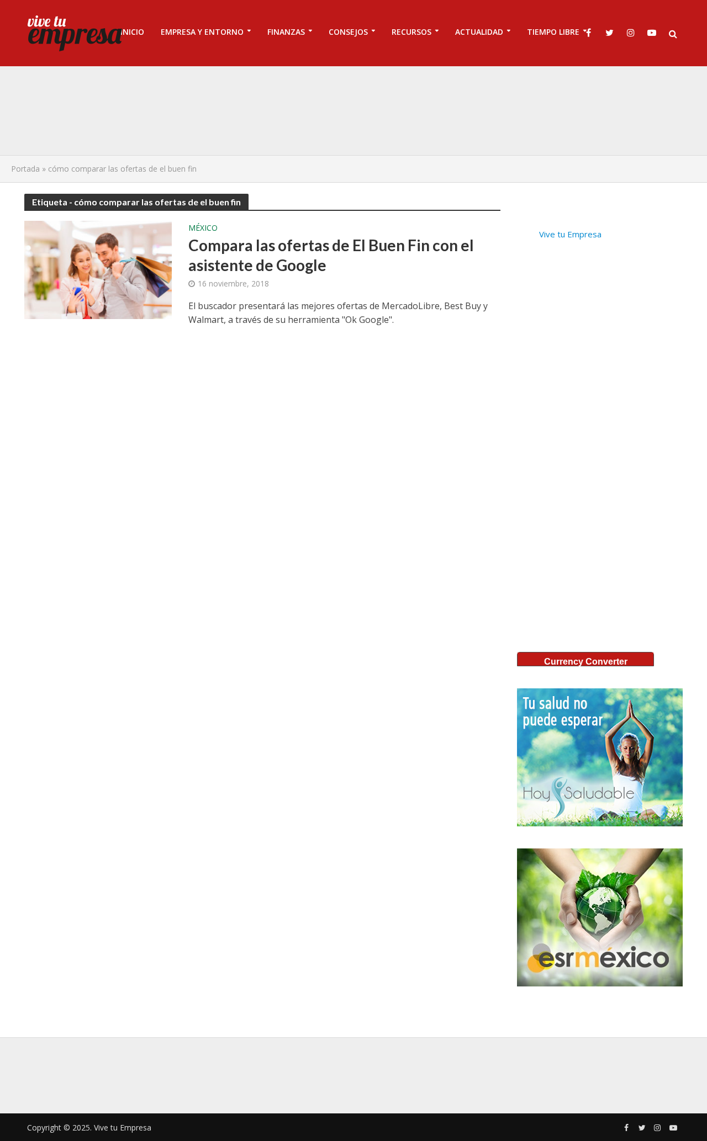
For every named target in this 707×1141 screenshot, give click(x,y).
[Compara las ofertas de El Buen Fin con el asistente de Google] (98, 269)
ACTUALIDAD (479, 31)
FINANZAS (286, 31)
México (203, 228)
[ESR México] (600, 917)
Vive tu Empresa (570, 234)
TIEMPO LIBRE (553, 31)
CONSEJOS (348, 31)
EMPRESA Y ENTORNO (202, 31)
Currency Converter (585, 661)
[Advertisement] (353, 110)
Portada (25, 168)
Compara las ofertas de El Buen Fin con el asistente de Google (331, 255)
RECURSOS (411, 31)
